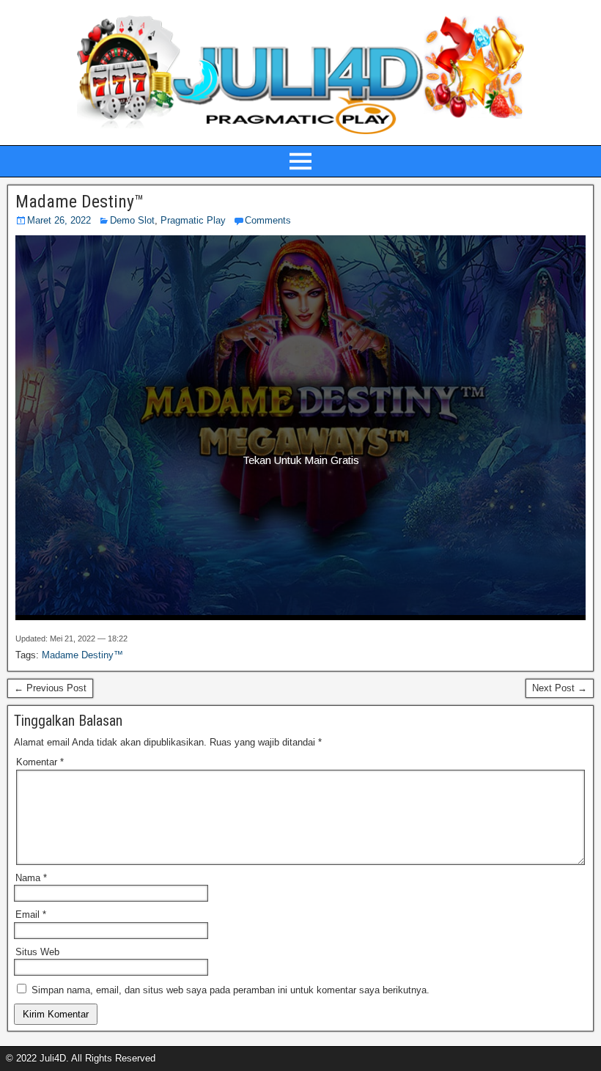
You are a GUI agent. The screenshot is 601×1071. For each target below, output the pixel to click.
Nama (31, 877)
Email (30, 914)
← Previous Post (50, 687)
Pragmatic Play (193, 220)
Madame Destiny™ (79, 201)
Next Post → (559, 687)
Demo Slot (132, 220)
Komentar (40, 762)
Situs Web (37, 951)
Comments (268, 220)
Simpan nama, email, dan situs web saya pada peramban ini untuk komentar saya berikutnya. (230, 989)
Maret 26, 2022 (59, 220)
